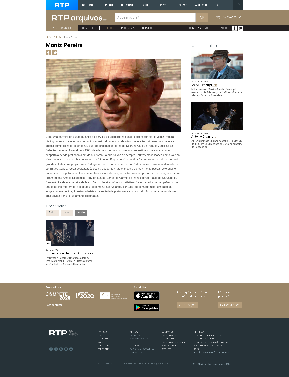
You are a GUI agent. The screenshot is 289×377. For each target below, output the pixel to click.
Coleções (109, 28)
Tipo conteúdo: (56, 206)
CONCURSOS (136, 345)
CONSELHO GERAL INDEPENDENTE (210, 335)
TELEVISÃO (103, 339)
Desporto (107, 5)
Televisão (127, 5)
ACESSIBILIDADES (170, 345)
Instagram (61, 349)
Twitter (240, 28)
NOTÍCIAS (102, 332)
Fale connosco (230, 305)
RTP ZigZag (180, 5)
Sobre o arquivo (198, 28)
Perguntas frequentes (142, 349)
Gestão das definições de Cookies (211, 352)
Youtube (66, 349)
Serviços (147, 28)
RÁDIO (101, 342)
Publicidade (163, 364)
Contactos (221, 28)
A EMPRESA (199, 332)
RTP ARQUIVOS (105, 345)
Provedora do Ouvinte (173, 342)
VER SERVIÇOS (187, 305)
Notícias (87, 5)
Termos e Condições (146, 364)
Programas (128, 28)
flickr (71, 349)
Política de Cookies (128, 364)
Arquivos (201, 5)
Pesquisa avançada (227, 17)
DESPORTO (103, 335)
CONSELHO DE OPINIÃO (204, 339)
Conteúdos (89, 28)
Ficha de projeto (54, 305)
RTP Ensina (103, 349)
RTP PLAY (134, 332)
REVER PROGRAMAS (139, 339)
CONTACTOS (167, 332)
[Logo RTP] (63, 333)
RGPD (196, 349)
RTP (161, 5)
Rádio (144, 5)
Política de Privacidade (107, 364)
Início (48, 37)
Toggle (238, 5)
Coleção (58, 37)
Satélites (166, 349)
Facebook (234, 28)
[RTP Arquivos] (83, 19)
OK (202, 17)
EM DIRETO (135, 335)
